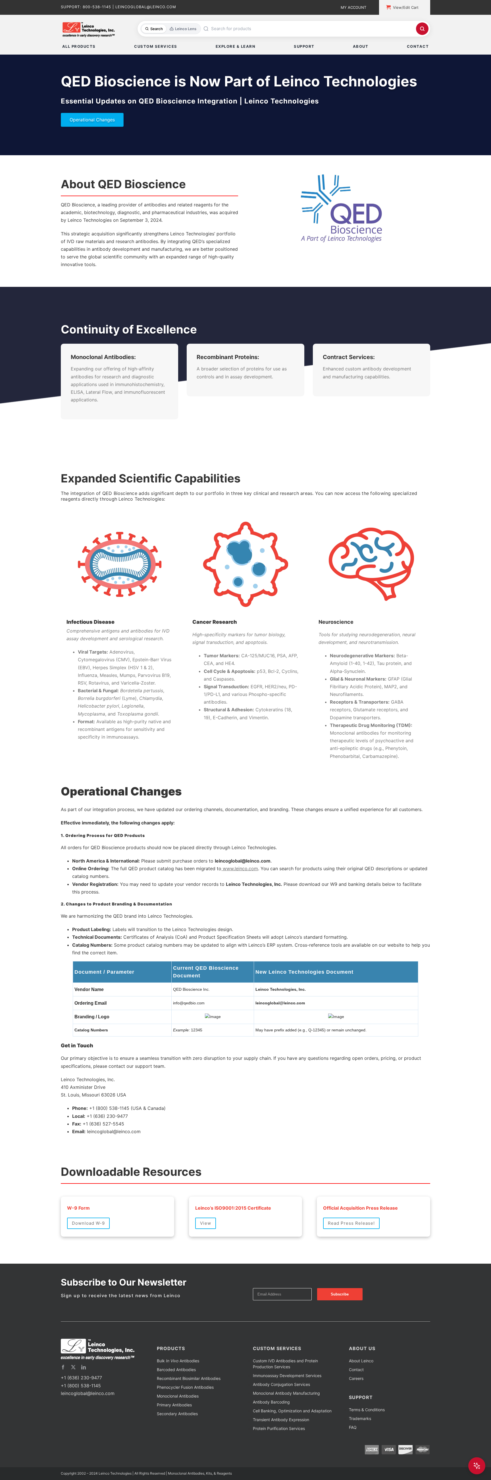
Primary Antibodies (174, 1426)
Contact (356, 1390)
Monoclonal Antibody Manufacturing (286, 1414)
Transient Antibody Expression (281, 1440)
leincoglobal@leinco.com (88, 1414)
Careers (356, 1399)
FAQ (353, 1448)
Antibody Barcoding (271, 1423)
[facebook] (63, 1388)
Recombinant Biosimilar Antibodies (188, 1399)
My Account (353, 7)
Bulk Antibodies (178, 1382)
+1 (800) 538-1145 (81, 1407)
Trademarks (360, 1439)
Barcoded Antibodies (176, 1390)
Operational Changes (92, 120)
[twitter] (73, 1388)
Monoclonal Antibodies (178, 1417)
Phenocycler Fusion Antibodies (185, 1408)
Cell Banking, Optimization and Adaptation (292, 1432)
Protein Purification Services (279, 1449)
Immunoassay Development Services (287, 1396)
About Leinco (361, 1382)
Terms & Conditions (367, 1431)
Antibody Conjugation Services (281, 1405)
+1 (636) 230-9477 (81, 1399)
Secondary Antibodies (177, 1435)
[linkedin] (83, 1388)
